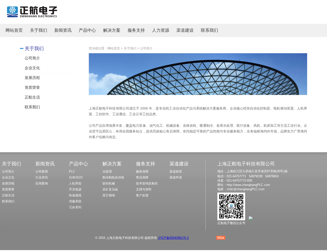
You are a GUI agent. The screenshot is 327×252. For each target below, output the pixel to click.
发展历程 (32, 78)
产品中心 (87, 30)
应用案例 (41, 183)
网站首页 (14, 30)
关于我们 (38, 30)
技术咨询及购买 (147, 183)
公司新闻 (41, 171)
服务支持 (136, 30)
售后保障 (142, 177)
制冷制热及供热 (113, 177)
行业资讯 (41, 177)
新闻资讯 (63, 30)
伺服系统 (75, 201)
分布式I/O (76, 177)
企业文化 (32, 68)
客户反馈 (142, 195)
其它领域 (108, 195)
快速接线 (75, 195)
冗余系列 (75, 207)
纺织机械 (108, 183)
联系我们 (209, 30)
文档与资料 (144, 189)
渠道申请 (175, 177)
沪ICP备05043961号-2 (173, 238)
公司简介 (32, 58)
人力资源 (160, 30)
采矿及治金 (110, 189)
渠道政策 (175, 171)
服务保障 (142, 171)
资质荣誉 (32, 87)
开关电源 (75, 189)
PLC (72, 171)
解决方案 (111, 30)
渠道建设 (185, 30)
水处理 (107, 171)
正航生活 (32, 97)
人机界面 (75, 183)
